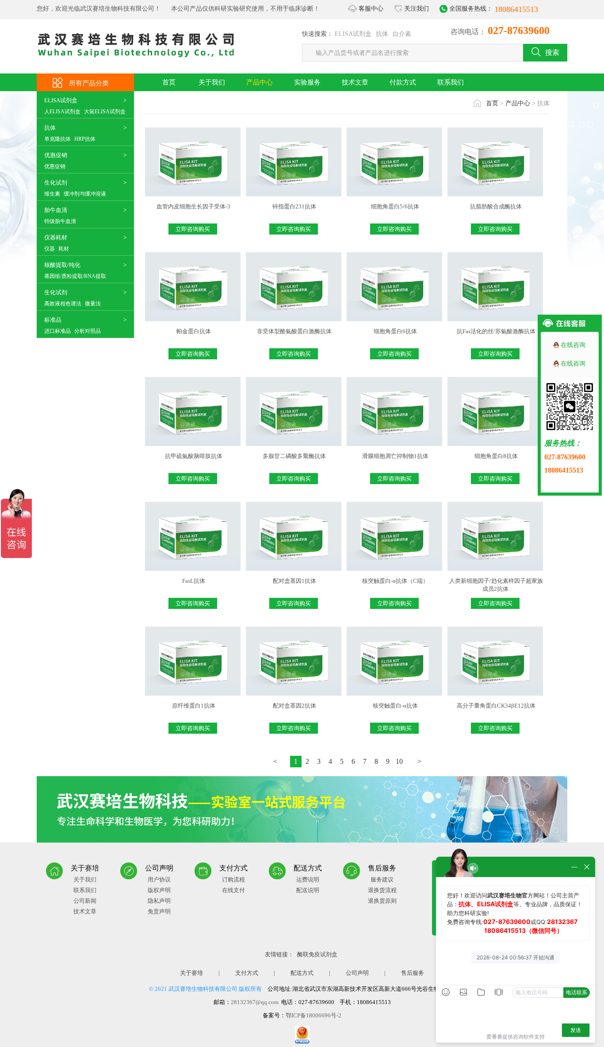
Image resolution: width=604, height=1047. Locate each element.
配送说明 (307, 890)
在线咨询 (573, 345)
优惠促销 (55, 155)
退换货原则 (382, 900)
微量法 (93, 303)
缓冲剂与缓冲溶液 (85, 194)
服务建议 (382, 879)
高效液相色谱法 (62, 303)
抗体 (382, 34)
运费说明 (307, 879)
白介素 (402, 34)
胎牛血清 (55, 210)
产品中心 (259, 82)
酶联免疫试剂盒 (317, 954)
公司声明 (357, 973)
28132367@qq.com (255, 1002)
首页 (169, 82)
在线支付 (233, 890)
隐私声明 (159, 900)
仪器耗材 (55, 237)
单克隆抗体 (57, 139)
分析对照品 (87, 331)
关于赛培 (191, 973)
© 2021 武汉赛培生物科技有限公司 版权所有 (205, 988)
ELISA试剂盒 (353, 34)
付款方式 (403, 82)
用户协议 (159, 879)
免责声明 (159, 911)
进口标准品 (57, 331)
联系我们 (450, 82)
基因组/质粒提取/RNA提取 (75, 276)
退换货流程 (382, 890)
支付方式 (246, 973)
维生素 (52, 194)
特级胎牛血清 (60, 221)
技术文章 (355, 82)
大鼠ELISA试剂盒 (105, 111)
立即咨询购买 (193, 229)
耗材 (63, 249)
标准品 (52, 319)
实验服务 (307, 82)
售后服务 (412, 973)
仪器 (49, 249)
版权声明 (159, 890)
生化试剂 (55, 182)
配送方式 (302, 973)
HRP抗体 (85, 139)
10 (399, 761)
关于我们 (212, 82)
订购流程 (233, 879)
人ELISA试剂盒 (62, 111)
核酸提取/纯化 (62, 265)
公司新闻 (84, 900)
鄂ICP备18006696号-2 (313, 1015)
